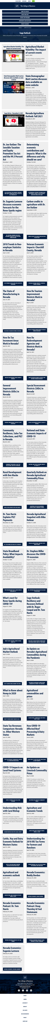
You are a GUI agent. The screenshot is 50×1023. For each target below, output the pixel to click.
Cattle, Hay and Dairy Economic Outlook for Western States (13, 865)
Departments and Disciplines (25, 20)
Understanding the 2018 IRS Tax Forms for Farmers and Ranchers (37, 865)
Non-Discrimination (25, 1014)
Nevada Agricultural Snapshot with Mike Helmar (37, 543)
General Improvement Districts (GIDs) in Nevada (13, 423)
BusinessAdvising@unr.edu (25, 986)
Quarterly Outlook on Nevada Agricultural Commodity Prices (37, 506)
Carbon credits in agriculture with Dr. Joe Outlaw (37, 237)
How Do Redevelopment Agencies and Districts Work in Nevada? (37, 378)
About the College (25, 11)
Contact (25, 995)
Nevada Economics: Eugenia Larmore (12, 969)
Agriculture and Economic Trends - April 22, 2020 (37, 831)
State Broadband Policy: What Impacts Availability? (13, 590)
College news (18, 1)
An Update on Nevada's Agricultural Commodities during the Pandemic (37, 683)
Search (29, 1)
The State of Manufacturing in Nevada (12, 331)
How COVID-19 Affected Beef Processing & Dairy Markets (37, 760)
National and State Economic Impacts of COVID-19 (37, 465)
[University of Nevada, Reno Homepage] (25, 977)
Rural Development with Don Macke (12, 507)
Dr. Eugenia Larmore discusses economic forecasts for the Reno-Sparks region (13, 236)
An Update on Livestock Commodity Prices (37, 800)
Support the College (27, 27)
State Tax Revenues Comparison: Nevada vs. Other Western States (13, 760)
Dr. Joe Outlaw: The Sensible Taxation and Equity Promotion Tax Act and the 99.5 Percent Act (13, 194)
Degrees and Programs (25, 17)
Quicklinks (24, 1)
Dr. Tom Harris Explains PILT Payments (12, 544)
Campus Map (25, 1021)
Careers (25, 999)
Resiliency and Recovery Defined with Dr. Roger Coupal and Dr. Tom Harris (36, 641)
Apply (33, 1)
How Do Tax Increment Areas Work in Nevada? (13, 378)
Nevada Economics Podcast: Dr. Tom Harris (13, 940)
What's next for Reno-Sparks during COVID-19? (13, 641)
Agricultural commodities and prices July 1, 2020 (36, 718)
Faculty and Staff (25, 14)
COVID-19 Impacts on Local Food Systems (13, 800)
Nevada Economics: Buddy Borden (35, 896)
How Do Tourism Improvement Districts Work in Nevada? (37, 330)
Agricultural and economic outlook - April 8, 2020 (13, 895)
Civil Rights (25, 1010)
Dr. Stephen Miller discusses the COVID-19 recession (37, 590)
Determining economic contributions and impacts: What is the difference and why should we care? (36, 194)
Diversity (25, 1006)
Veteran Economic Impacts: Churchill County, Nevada (37, 283)
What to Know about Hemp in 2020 (12, 719)
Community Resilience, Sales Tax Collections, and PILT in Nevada (13, 465)
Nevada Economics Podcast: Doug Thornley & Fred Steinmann (36, 940)
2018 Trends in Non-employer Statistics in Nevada (13, 283)
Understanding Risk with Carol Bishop (13, 832)
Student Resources (25, 24)
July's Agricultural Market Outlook (12, 683)
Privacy (25, 1017)
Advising (20, 27)
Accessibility (25, 1003)
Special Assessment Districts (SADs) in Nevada (36, 423)
